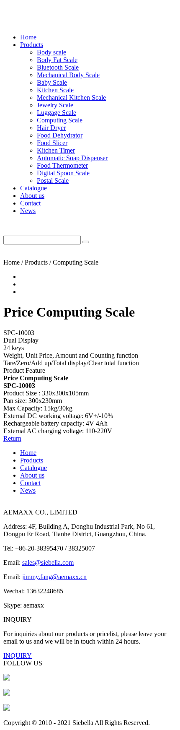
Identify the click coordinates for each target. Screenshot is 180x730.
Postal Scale (53, 180)
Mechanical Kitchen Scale (71, 97)
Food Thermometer (62, 165)
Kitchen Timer (56, 150)
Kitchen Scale (55, 90)
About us (32, 195)
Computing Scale (59, 120)
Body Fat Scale (57, 59)
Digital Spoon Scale (63, 173)
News (28, 210)
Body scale (51, 52)
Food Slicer (52, 142)
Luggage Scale (56, 112)
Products (31, 44)
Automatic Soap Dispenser (72, 157)
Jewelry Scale (55, 105)
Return (12, 438)
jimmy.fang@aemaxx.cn (54, 576)
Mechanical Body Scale (68, 74)
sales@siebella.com (48, 562)
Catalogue (33, 188)
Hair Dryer (51, 127)
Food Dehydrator (59, 135)
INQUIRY (17, 655)
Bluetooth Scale (58, 67)
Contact (30, 203)
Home (28, 37)
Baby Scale (52, 82)
